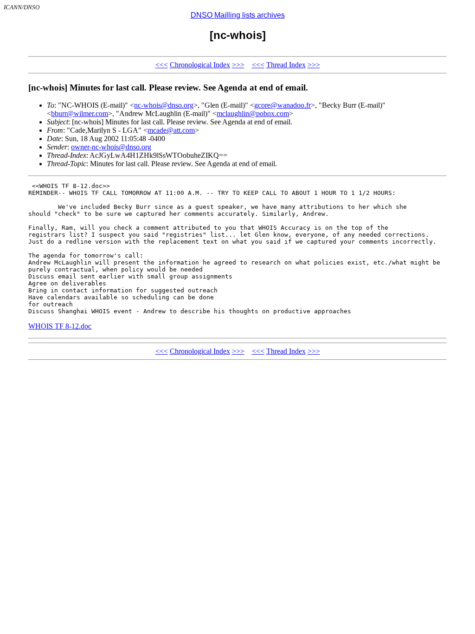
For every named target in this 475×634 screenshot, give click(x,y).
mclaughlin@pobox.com (253, 113)
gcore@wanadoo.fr (282, 105)
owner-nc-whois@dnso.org (111, 147)
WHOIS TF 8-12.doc (59, 326)
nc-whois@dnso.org (163, 105)
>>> (238, 65)
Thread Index (286, 65)
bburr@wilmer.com (79, 113)
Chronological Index (200, 65)
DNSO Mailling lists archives (238, 15)
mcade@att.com (171, 130)
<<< (161, 65)
